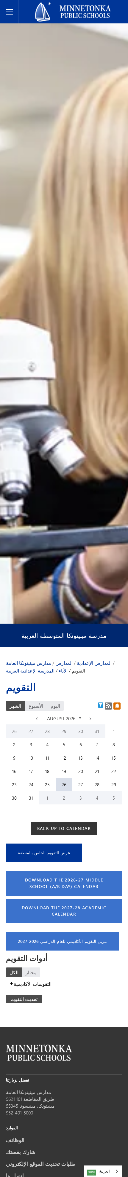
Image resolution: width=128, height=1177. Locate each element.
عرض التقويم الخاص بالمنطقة (44, 852)
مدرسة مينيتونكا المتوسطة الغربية (64, 635)
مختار (31, 972)
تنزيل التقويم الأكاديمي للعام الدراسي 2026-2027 (62, 941)
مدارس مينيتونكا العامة (43, 5)
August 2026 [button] (62, 718)
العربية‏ (104, 1171)
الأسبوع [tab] (36, 705)
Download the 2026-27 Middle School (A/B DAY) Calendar (64, 883)
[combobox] (103, 1171)
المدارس (64, 663)
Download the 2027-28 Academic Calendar (64, 911)
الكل (14, 972)
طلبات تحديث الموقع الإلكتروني (40, 1164)
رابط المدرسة (39, 1053)
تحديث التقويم (24, 999)
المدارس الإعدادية (94, 663)
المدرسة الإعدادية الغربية (30, 670)
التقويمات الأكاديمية (32, 983)
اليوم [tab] (55, 705)
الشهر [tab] (15, 705)
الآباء (63, 670)
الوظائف (15, 1140)
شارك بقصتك (20, 1152)
